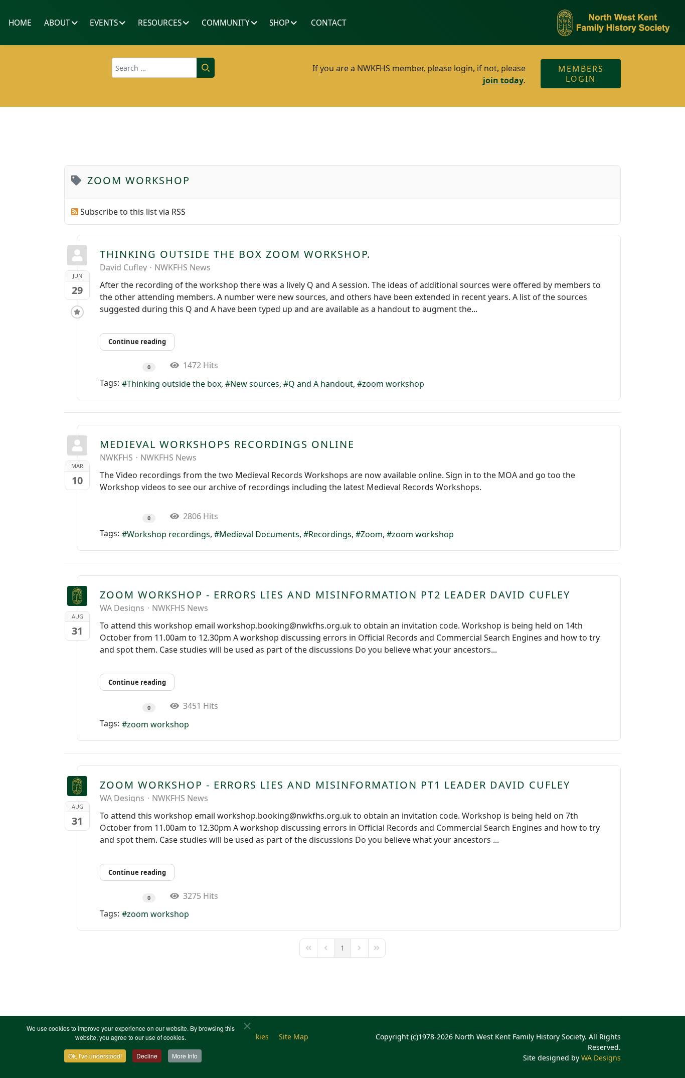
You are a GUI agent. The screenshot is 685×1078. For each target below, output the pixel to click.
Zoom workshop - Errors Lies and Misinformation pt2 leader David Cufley (335, 594)
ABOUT (57, 23)
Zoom (372, 534)
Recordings (330, 534)
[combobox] (154, 68)
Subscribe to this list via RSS (133, 211)
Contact (329, 23)
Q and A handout (320, 383)
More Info (185, 1055)
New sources (254, 383)
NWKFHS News (182, 267)
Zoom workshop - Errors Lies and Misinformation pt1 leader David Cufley (335, 785)
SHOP (279, 23)
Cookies (256, 1036)
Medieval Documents (259, 534)
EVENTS (104, 23)
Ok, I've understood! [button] (95, 1055)
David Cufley (123, 267)
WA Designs (122, 607)
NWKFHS (116, 457)
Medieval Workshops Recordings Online (227, 444)
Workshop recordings (168, 534)
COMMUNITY (226, 23)
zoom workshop (393, 383)
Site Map (293, 1036)
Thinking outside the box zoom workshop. (235, 254)
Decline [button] (146, 1055)
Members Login (581, 73)
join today (503, 80)
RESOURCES (160, 23)
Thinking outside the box (174, 383)
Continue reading (137, 341)
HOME (20, 23)
